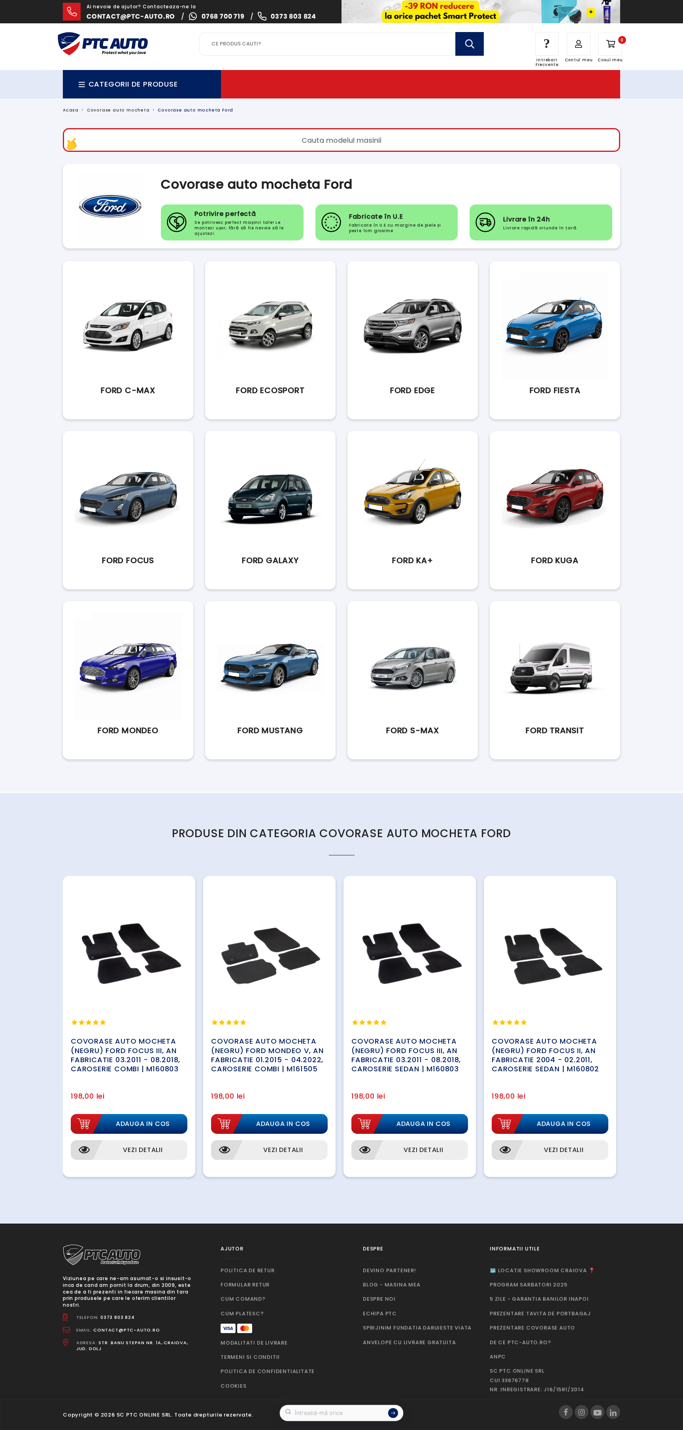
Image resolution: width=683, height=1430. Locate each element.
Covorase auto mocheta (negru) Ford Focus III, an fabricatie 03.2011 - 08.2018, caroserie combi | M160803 (125, 1055)
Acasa (71, 110)
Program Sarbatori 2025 (529, 1284)
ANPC (498, 1356)
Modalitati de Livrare (254, 1343)
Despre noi (379, 1299)
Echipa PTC (380, 1313)
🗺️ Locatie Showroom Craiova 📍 (542, 1270)
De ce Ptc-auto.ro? (520, 1342)
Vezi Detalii (143, 1149)
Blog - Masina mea (392, 1284)
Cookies (234, 1386)
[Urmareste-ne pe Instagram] (582, 1412)
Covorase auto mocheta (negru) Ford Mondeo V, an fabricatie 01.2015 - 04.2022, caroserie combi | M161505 (267, 1055)
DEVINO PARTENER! (389, 1270)
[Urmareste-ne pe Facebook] (566, 1412)
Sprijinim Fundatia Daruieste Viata (417, 1328)
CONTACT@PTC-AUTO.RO (126, 1330)
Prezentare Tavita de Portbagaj (540, 1313)
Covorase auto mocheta (118, 110)
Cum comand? (243, 1299)
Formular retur (245, 1284)
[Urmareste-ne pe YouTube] (597, 1412)
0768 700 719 (223, 16)
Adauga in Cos (143, 1123)
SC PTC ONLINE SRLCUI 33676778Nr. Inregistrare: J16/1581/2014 (537, 1380)
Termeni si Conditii (250, 1357)
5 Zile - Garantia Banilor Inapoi (539, 1299)
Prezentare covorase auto (532, 1328)
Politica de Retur (248, 1270)
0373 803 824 (293, 16)
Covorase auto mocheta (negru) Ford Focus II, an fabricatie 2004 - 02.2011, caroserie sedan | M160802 (545, 1055)
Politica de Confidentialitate (268, 1371)
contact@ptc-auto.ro (131, 16)
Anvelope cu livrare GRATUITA (409, 1342)
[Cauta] (469, 44)
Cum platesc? (242, 1313)
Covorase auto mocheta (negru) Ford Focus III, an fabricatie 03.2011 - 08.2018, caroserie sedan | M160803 (406, 1055)
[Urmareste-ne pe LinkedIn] (613, 1412)
